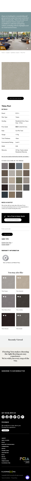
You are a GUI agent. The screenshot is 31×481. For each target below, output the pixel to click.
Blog (3, 454)
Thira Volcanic (5, 328)
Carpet (4, 438)
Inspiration (5, 452)
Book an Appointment (13, 219)
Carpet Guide (5, 244)
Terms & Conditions (6, 477)
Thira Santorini (19, 291)
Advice (3, 448)
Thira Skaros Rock (6, 309)
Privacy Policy (14, 477)
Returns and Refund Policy (13, 262)
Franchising (5, 460)
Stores (4, 458)
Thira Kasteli (19, 328)
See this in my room (15, 98)
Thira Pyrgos (5, 291)
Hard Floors (5, 440)
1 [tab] (25, 48)
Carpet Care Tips (6, 242)
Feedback (5, 430)
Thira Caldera (19, 309)
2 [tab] (27, 48)
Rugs (3, 442)
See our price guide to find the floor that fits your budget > (15, 156)
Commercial (5, 446)
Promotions (5, 450)
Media (3, 456)
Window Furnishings (8, 444)
